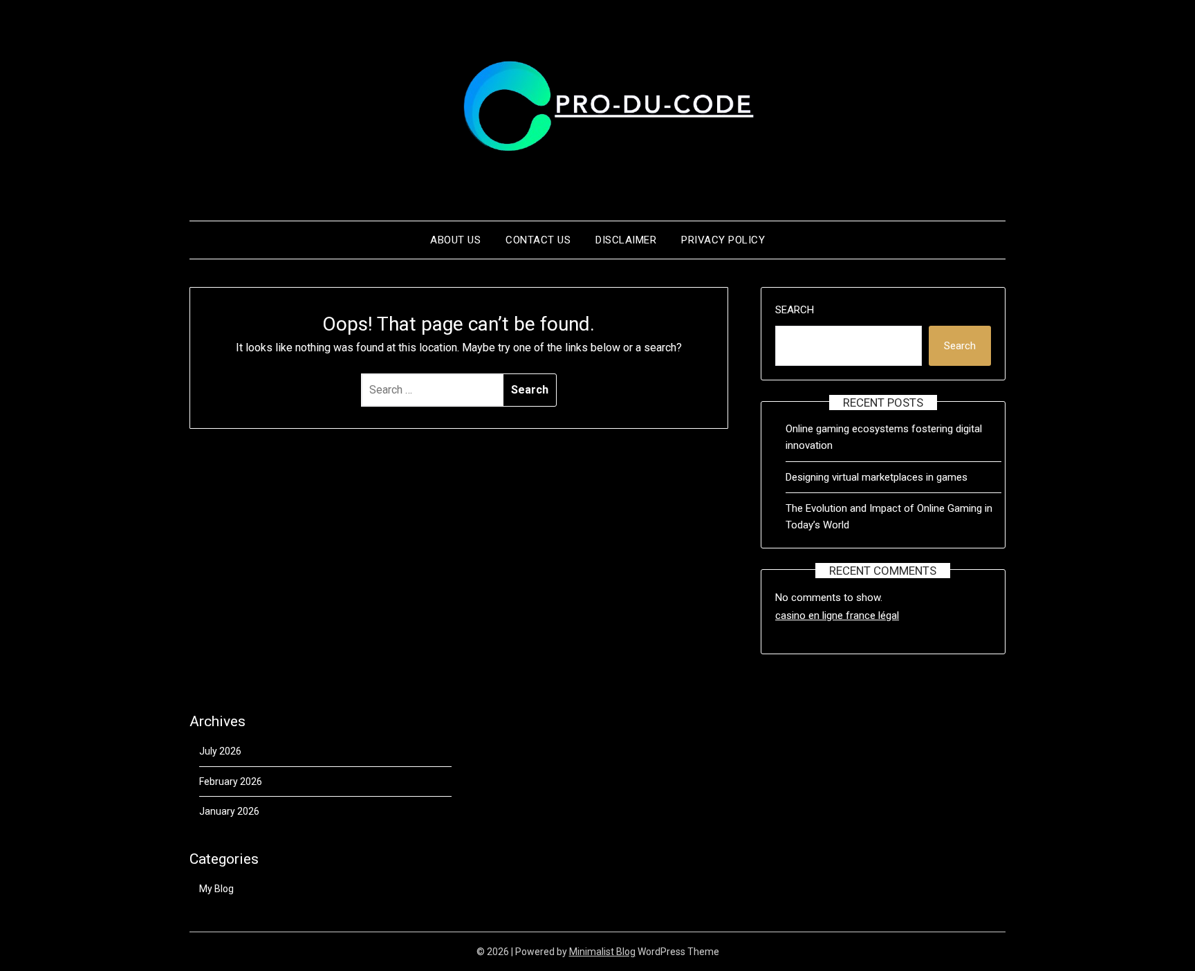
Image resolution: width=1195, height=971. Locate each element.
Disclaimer (625, 240)
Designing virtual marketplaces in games (876, 477)
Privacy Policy (723, 240)
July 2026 (220, 751)
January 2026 (229, 811)
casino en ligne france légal (837, 615)
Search (794, 310)
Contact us (538, 240)
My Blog (216, 888)
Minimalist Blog (602, 951)
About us (455, 240)
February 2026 (230, 781)
